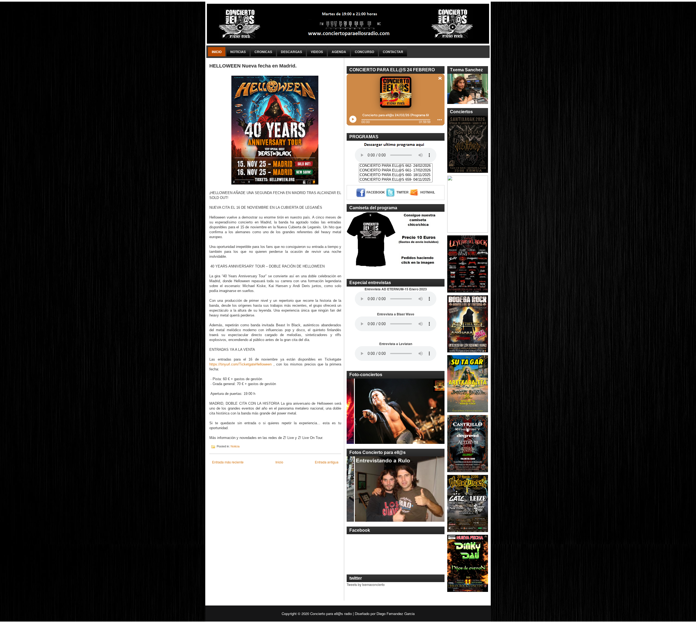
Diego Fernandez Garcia (396, 613)
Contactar (393, 51)
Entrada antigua (326, 462)
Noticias (238, 51)
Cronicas (263, 51)
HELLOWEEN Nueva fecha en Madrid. (253, 65)
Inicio (217, 51)
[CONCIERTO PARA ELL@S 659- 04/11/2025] (395, 179)
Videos (317, 51)
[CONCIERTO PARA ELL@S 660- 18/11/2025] (395, 175)
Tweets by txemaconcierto (366, 584)
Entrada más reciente (228, 462)
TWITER (402, 192)
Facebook (375, 192)
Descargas (291, 51)
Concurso (364, 51)
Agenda (339, 51)
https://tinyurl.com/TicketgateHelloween (240, 364)
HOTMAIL (427, 192)
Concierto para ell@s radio (331, 613)
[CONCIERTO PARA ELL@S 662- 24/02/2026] (395, 166)
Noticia (235, 446)
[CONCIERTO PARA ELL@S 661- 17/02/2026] (395, 170)
